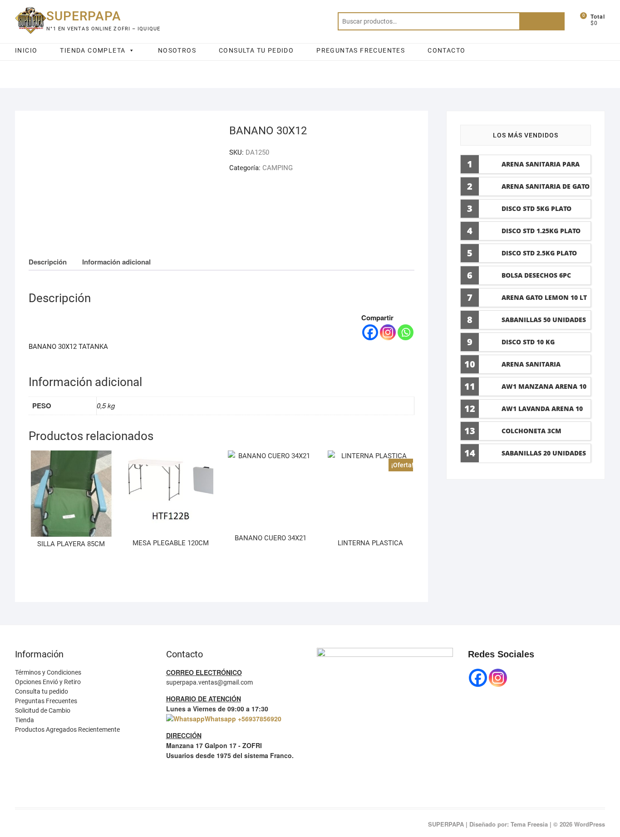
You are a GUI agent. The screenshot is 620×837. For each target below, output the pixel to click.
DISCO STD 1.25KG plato (541, 230)
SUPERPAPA (83, 16)
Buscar (542, 21)
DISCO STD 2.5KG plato (539, 253)
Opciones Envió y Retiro (48, 681)
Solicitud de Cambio (42, 710)
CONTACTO (446, 50)
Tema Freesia (529, 824)
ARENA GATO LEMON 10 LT (544, 297)
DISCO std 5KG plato (536, 208)
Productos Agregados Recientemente (67, 729)
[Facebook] (370, 332)
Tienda (24, 720)
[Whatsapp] (405, 332)
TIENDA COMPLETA (92, 50)
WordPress (589, 824)
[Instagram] (388, 332)
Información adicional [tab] (116, 262)
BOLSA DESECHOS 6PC (536, 275)
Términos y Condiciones (48, 672)
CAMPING (277, 168)
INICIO (26, 50)
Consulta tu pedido (41, 691)
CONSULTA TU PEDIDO (256, 50)
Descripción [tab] (48, 262)
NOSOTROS (177, 50)
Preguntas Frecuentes (46, 701)
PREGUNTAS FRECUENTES (360, 50)
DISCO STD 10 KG (528, 342)
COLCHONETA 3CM (531, 430)
